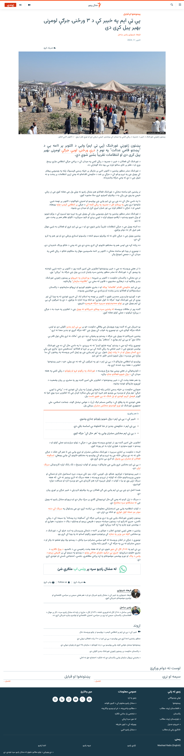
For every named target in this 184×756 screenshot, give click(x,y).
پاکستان (177, 713)
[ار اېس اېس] (62, 699)
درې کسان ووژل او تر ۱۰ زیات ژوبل (124, 352)
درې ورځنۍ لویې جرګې (78, 150)
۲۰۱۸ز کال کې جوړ (119, 549)
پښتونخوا (177, 703)
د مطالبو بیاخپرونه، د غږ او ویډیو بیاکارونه (118, 708)
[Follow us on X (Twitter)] (82, 699)
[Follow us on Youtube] (75, 699)
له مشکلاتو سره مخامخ (125, 503)
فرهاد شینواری (134, 34)
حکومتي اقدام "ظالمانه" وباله (116, 287)
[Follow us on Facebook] (89, 699)
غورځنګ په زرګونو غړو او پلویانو (80, 371)
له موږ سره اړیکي (129, 719)
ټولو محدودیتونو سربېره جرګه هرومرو (103, 303)
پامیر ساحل (123, 34)
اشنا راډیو (42, 745)
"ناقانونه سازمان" (80, 281)
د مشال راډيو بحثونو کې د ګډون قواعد (120, 703)
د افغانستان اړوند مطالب (170, 708)
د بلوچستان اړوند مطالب (170, 719)
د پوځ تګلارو (57, 549)
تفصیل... (97, 681)
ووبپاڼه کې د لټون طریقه (126, 724)
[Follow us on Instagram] (68, 699)
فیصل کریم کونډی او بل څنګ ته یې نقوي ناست (111, 396)
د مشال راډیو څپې (128, 729)
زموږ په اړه (132, 697)
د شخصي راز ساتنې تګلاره (125, 713)
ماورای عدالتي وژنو (94, 553)
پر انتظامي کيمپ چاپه (67, 205)
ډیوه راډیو (87, 745)
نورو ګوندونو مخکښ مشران (107, 406)
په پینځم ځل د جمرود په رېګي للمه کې (105, 205)
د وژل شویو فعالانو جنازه (119, 374)
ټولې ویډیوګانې (174, 697)
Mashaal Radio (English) (169, 745)
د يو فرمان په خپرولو (81, 278)
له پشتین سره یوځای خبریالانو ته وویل (95, 309)
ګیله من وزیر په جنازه (119, 534)
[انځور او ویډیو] (29, 5)
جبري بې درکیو (111, 553)
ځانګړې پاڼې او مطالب (171, 729)
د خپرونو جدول (174, 724)
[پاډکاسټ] (55, 699)
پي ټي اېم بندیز (73, 327)
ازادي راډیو (132, 745)
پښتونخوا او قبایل (131, 14)
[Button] (50, 48)
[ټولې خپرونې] (20, 5)
